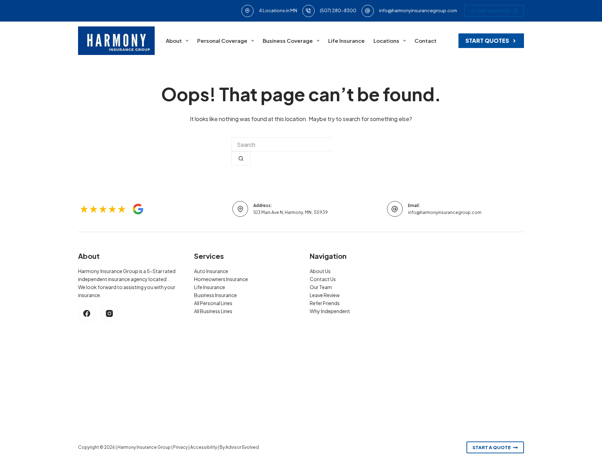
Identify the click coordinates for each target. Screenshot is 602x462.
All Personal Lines (213, 303)
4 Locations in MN (278, 10)
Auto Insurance (211, 271)
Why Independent (330, 311)
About (174, 40)
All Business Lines (213, 311)
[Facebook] (86, 313)
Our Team (321, 287)
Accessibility (203, 447)
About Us (320, 271)
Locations (386, 40)
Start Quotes (487, 40)
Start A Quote (491, 447)
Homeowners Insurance (221, 279)
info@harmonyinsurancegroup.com (418, 10)
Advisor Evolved (242, 447)
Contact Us (323, 279)
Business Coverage (288, 40)
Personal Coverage (222, 40)
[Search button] (240, 158)
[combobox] (282, 144)
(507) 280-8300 (338, 10)
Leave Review (325, 295)
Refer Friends (325, 303)
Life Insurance (346, 40)
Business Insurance (215, 295)
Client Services (490, 11)
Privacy (180, 447)
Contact (426, 40)
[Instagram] (109, 313)
